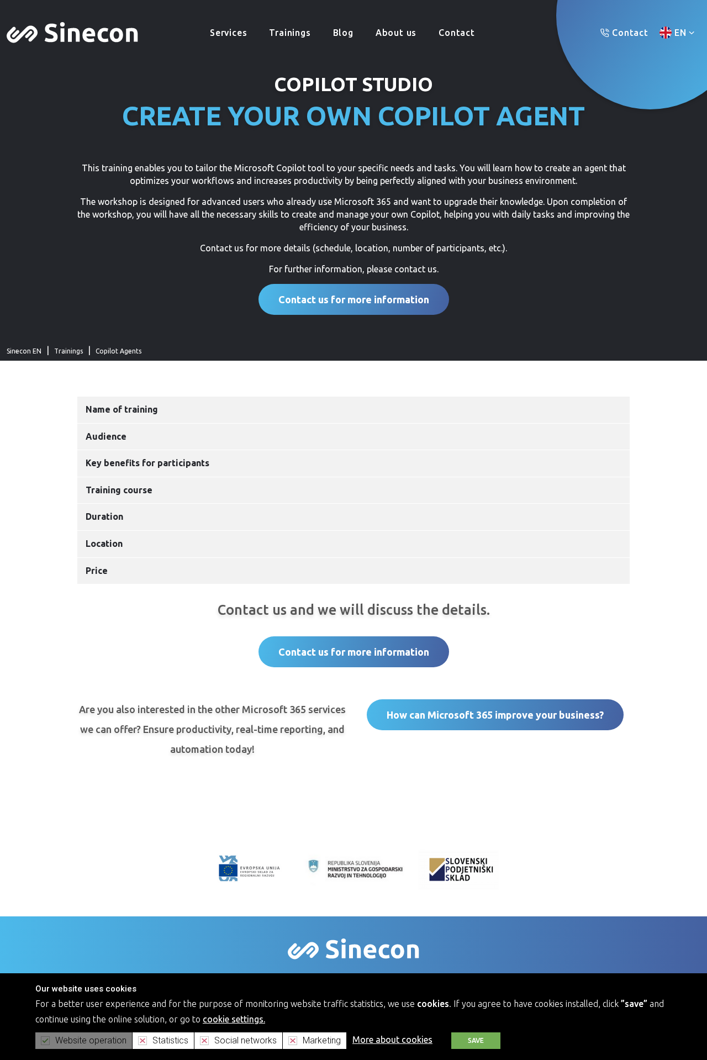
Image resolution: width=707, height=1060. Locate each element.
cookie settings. (234, 1019)
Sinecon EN (24, 351)
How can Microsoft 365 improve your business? (495, 714)
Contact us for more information (353, 299)
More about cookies (392, 1040)
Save (476, 1040)
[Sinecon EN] (72, 31)
